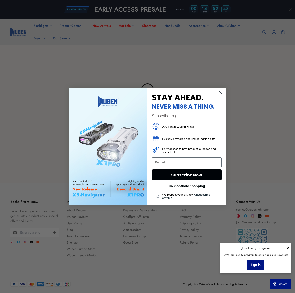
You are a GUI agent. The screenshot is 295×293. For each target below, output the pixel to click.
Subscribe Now (186, 175)
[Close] (288, 248)
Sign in (256, 265)
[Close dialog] (220, 92)
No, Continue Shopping (186, 186)
